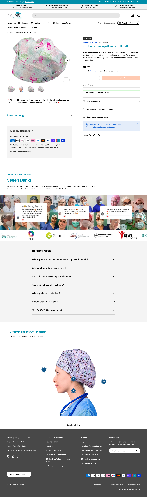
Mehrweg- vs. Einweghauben (57, 466)
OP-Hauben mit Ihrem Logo (91, 450)
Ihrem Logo (91, 7)
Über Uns (49, 446)
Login (83, 442)
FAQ (99, 2)
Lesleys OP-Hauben (90, 42)
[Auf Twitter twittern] (90, 135)
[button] (138, 15)
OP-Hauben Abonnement (17, 27)
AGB (106, 484)
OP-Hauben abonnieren (90, 459)
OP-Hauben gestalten (62, 23)
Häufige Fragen (52, 442)
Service (34, 27)
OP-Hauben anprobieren (90, 455)
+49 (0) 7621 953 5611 (111, 2)
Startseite (10, 32)
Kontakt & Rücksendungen (91, 446)
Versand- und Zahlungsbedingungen (129, 489)
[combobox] (76, 15)
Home (9, 23)
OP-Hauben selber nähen (56, 455)
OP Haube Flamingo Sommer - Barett (26, 32)
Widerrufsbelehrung (117, 484)
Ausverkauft (120, 78)
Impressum (97, 484)
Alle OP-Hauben (21, 23)
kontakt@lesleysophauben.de (18, 437)
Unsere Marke (29, 2)
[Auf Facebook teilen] (94, 135)
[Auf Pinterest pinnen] (99, 135)
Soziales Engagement (54, 450)
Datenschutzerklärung (133, 484)
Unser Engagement (106, 23)
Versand (93, 71)
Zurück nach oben (73, 425)
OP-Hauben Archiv (88, 463)
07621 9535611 (19, 442)
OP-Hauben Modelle (38, 23)
